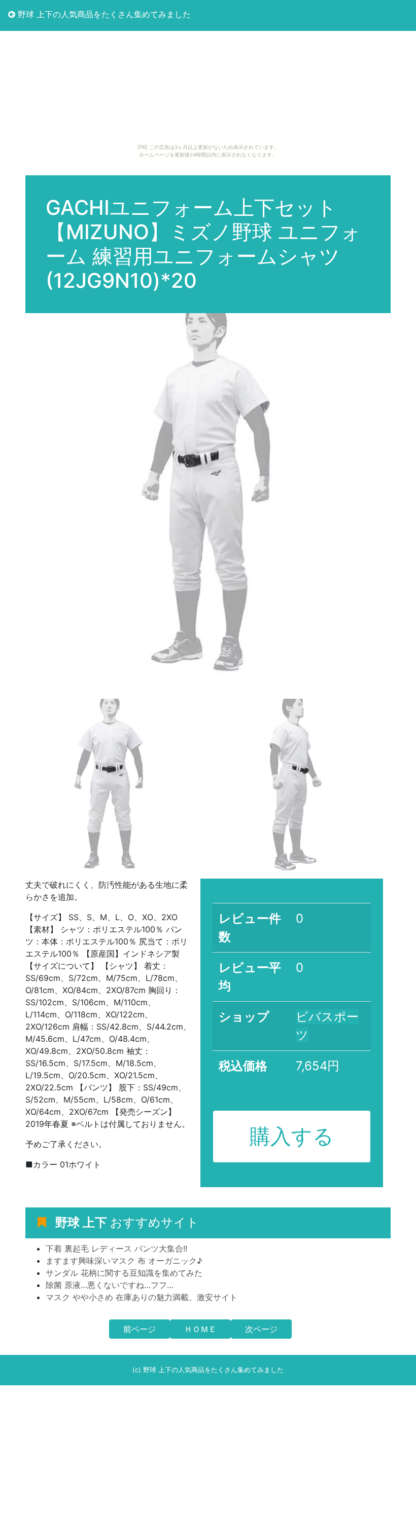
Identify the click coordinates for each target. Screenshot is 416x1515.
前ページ (139, 1329)
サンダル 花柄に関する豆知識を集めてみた (124, 1273)
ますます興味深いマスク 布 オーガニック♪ (124, 1261)
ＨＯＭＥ (200, 1329)
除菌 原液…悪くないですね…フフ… (110, 1285)
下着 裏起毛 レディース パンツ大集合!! (116, 1248)
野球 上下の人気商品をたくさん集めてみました (103, 14)
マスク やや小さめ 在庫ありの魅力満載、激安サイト (141, 1297)
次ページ (261, 1329)
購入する (292, 1136)
